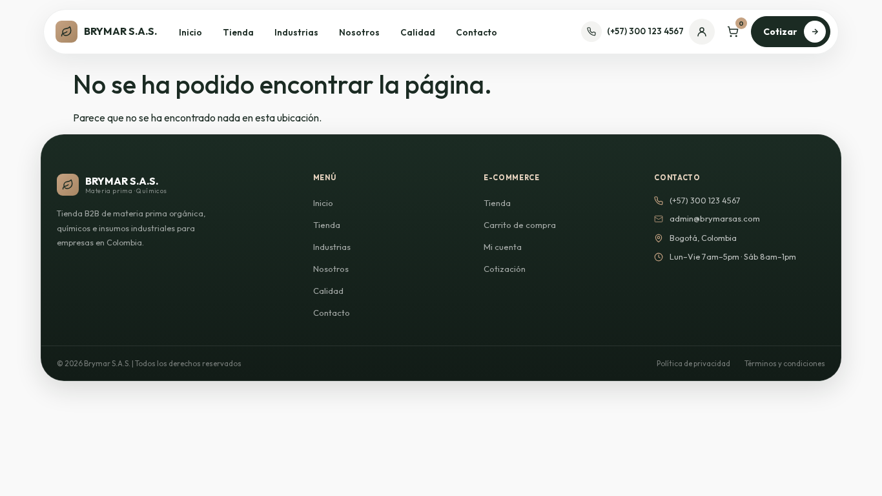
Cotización (505, 269)
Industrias (296, 32)
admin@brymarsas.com (715, 218)
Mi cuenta (503, 247)
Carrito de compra (520, 225)
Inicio (190, 32)
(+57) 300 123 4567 (645, 31)
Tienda (238, 32)
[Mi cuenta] (702, 32)
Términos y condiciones (784, 363)
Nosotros (359, 32)
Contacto (476, 32)
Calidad (417, 32)
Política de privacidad (693, 363)
